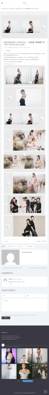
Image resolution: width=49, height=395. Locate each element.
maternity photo (11, 246)
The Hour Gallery (5, 8)
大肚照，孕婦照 (29, 246)
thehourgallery (15, 47)
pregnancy (12, 8)
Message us (8, 50)
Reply (11, 284)
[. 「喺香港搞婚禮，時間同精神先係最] (9, 371)
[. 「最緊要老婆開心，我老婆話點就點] (40, 371)
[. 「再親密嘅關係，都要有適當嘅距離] (40, 355)
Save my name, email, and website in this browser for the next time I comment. (19, 315)
